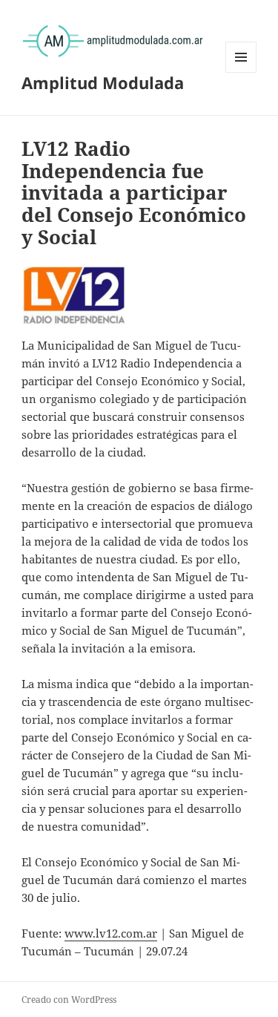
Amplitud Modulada (102, 82)
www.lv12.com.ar (110, 933)
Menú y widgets (241, 72)
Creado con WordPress (68, 999)
